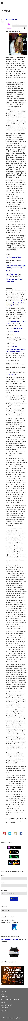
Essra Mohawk (11, 20)
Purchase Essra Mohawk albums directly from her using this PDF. (16, 303)
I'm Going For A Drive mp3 (10, 940)
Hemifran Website (11, 374)
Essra (11, 335)
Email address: (4, 890)
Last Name (3, 882)
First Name (3, 875)
